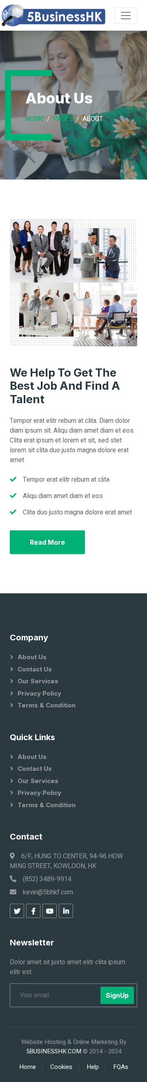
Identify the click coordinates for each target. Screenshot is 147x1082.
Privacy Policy (39, 693)
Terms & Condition (47, 705)
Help (93, 1066)
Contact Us (35, 669)
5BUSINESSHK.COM (53, 1051)
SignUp (117, 995)
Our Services (38, 681)
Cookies (61, 1066)
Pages (63, 119)
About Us (32, 657)
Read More (47, 542)
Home (34, 119)
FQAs (120, 1066)
